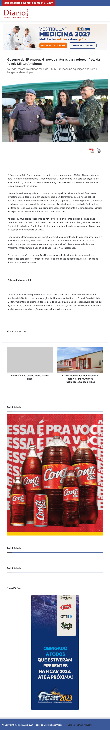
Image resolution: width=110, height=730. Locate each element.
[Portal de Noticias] (15, 13)
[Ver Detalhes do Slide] (55, 475)
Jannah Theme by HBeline (80, 725)
